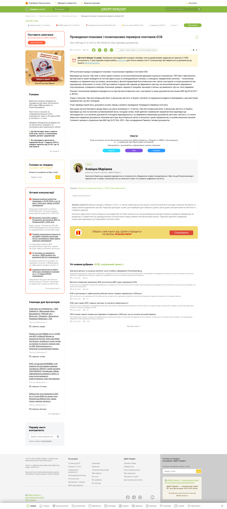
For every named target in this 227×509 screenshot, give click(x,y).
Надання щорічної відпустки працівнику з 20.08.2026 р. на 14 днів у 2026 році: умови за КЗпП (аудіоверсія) (46, 202)
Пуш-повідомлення (132, 470)
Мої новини (192, 25)
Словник (181, 506)
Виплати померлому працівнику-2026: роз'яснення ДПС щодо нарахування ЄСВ (103, 282)
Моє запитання (37, 43)
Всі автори (96, 483)
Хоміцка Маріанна (98, 169)
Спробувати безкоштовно (39, 3)
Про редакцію (129, 473)
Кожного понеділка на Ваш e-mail (43, 172)
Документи (96, 506)
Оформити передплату (67, 3)
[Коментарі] (111, 50)
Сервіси (125, 506)
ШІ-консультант (62, 506)
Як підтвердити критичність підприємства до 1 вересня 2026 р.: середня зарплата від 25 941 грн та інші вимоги (44, 143)
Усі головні (54, 151)
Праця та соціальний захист (48, 16)
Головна (46, 506)
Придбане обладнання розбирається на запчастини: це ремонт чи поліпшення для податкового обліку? (45, 125)
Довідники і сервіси (76, 482)
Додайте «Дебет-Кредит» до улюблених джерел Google (138, 50)
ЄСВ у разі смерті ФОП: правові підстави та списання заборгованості (99, 303)
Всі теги (95, 477)
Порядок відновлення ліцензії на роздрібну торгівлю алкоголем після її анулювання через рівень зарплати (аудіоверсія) (46, 237)
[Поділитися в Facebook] (94, 50)
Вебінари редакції (75, 485)
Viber (134, 150)
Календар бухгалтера (77, 475)
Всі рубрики (97, 480)
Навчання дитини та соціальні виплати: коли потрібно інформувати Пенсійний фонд (106, 271)
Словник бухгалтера (100, 470)
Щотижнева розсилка (133, 480)
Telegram (111, 150)
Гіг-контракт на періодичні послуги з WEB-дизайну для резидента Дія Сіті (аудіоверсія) (45, 255)
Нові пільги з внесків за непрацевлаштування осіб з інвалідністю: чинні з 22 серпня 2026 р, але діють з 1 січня (44, 115)
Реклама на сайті (131, 477)
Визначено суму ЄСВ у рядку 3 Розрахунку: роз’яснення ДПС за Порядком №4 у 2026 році (46, 220)
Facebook (156, 150)
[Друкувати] (105, 50)
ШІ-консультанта (92, 63)
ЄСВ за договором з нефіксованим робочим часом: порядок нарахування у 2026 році (106, 293)
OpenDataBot (46, 441)
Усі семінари (53, 414)
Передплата (129, 467)
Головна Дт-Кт (74, 463)
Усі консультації (52, 288)
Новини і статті (37, 9)
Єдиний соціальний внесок (81, 196)
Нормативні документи (73, 471)
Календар (112, 506)
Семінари (96, 463)
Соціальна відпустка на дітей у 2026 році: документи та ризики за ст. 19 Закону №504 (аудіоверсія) (45, 273)
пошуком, (121, 60)
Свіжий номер (130, 463)
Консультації (73, 479)
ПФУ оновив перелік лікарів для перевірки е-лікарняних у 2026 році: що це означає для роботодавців (113, 314)
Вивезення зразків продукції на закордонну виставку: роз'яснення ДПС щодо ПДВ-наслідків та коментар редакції (43, 104)
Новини (33, 506)
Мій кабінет (97, 473)
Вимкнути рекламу (92, 3)
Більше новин (133, 326)
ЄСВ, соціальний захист (70, 16)
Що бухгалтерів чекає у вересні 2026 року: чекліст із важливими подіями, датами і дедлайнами (43, 133)
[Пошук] (58, 436)
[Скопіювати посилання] (99, 50)
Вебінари (153, 506)
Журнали (96, 467)
